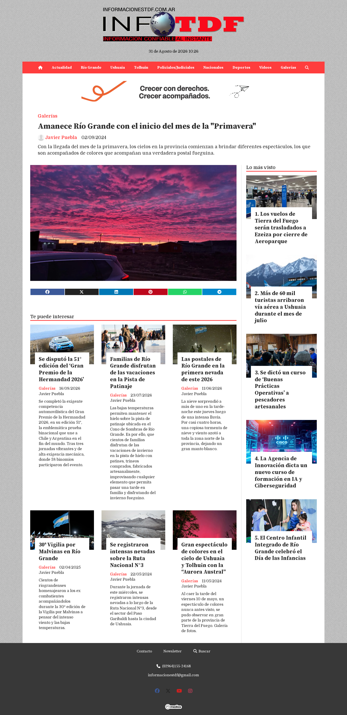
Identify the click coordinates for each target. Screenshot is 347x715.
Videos (265, 67)
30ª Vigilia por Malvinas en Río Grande (59, 552)
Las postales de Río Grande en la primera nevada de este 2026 (203, 369)
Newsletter (172, 651)
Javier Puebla (61, 137)
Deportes (241, 67)
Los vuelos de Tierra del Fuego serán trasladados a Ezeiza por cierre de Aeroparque (281, 228)
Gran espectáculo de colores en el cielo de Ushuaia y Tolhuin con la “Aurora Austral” (204, 558)
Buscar (204, 651)
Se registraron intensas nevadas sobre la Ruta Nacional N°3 (132, 555)
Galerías (288, 67)
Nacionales (213, 67)
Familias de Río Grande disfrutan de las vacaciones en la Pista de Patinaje (133, 373)
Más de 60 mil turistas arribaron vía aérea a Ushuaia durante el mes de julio (280, 307)
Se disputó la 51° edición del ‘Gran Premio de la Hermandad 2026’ (61, 369)
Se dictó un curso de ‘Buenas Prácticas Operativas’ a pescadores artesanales (280, 389)
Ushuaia (117, 67)
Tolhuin (141, 67)
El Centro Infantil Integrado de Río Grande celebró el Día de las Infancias (280, 548)
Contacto (144, 651)
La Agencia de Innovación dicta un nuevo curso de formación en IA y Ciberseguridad (281, 472)
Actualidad (62, 67)
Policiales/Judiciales (175, 67)
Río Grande (91, 67)
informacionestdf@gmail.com (173, 675)
